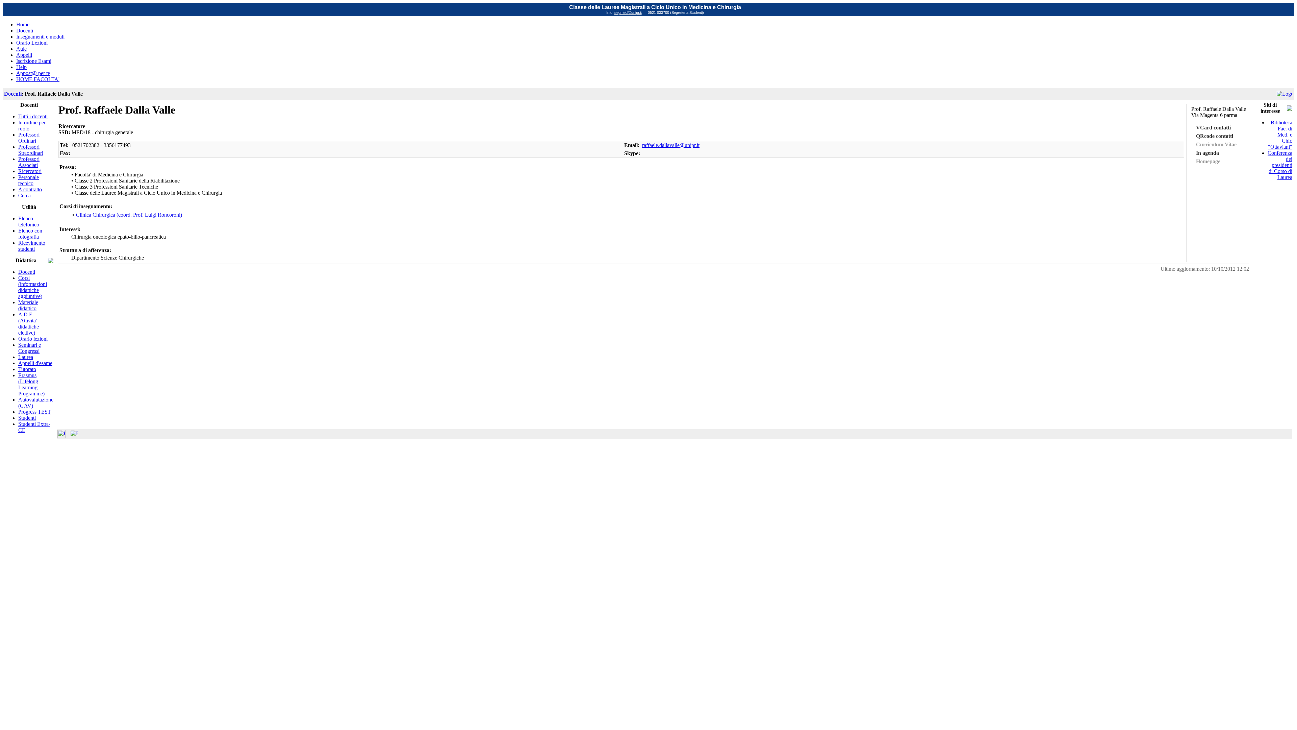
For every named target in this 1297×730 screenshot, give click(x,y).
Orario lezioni (33, 339)
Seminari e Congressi (29, 348)
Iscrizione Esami (33, 61)
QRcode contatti (1214, 136)
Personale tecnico (28, 180)
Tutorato (27, 369)
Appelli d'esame (35, 363)
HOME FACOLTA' (37, 79)
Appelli (24, 55)
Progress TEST (34, 412)
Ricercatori (30, 171)
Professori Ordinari (29, 138)
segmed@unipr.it (628, 12)
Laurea (25, 357)
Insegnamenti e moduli (40, 37)
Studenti (27, 418)
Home (22, 24)
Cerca (24, 195)
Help (21, 67)
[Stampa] (74, 436)
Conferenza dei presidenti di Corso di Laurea (1280, 165)
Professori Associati (29, 162)
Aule (21, 49)
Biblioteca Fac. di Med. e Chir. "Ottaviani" (1280, 135)
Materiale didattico (28, 305)
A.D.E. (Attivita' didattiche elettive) (28, 324)
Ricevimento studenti (31, 246)
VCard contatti (1213, 127)
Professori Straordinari (30, 150)
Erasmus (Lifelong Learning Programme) (31, 384)
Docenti (24, 30)
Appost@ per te (33, 73)
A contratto (30, 189)
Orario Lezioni (32, 43)
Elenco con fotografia (30, 234)
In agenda (1207, 153)
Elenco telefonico (28, 221)
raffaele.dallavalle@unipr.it (671, 145)
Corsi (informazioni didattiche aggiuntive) (32, 287)
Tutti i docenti (33, 116)
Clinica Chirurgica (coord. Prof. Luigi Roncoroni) (129, 215)
